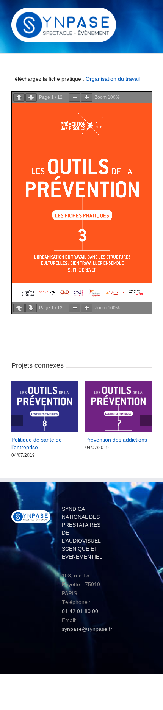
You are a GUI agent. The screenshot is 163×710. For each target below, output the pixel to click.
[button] (17, 420)
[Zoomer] (86, 97)
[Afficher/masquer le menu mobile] (149, 13)
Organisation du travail (113, 79)
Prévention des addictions (116, 440)
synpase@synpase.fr (87, 628)
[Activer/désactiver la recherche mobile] (135, 13)
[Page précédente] (19, 97)
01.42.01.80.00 (80, 610)
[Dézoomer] (74, 97)
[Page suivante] (31, 97)
